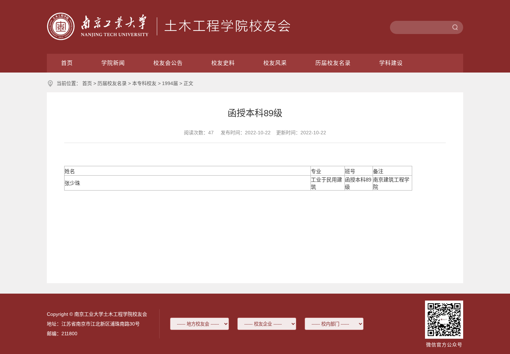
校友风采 (275, 63)
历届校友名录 (333, 63)
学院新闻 (113, 63)
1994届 (170, 83)
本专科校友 (144, 83)
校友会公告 (168, 63)
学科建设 (391, 63)
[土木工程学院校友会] (168, 38)
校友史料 (223, 63)
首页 (67, 63)
